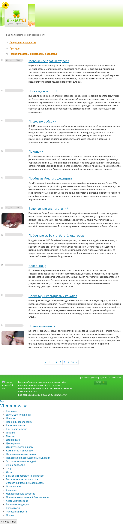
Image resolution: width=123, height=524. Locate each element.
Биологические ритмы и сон (22, 479)
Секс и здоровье (15, 465)
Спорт (9, 468)
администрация (96, 377)
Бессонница (37, 266)
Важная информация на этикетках (25, 475)
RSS (119, 377)
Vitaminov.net (14, 406)
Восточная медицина (17, 504)
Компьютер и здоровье (19, 450)
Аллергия (11, 490)
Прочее (10, 515)
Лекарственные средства (20, 493)
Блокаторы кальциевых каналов (52, 296)
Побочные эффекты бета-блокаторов (56, 235)
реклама (84, 377)
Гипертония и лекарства (22, 42)
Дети (9, 472)
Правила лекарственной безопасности (27, 497)
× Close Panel (8, 521)
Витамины (12, 411)
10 (72, 362)
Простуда (14, 48)
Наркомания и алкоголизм (21, 454)
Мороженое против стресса (48, 61)
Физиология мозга (16, 511)
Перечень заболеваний (19, 421)
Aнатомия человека (17, 500)
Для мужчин (13, 443)
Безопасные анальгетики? (48, 208)
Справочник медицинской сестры (25, 483)
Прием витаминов (41, 326)
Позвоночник (13, 486)
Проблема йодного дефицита (50, 178)
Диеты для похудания (18, 414)
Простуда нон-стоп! (42, 91)
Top (2, 401)
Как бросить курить (17, 429)
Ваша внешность (15, 425)
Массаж (10, 436)
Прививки (35, 151)
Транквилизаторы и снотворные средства (33, 54)
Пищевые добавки (42, 121)
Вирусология (13, 508)
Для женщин (13, 439)
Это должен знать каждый (21, 461)
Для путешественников (19, 447)
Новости (10, 418)
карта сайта (110, 377)
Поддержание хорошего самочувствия (28, 457)
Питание (10, 432)
